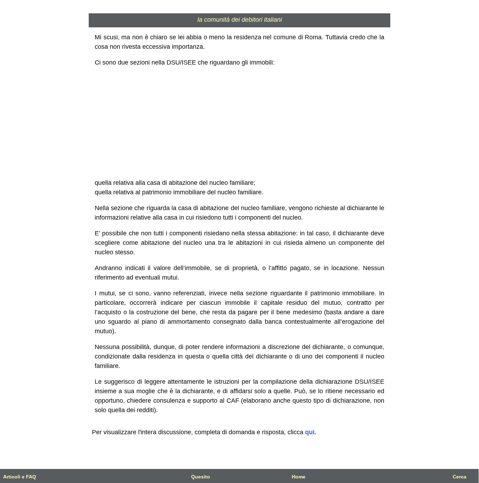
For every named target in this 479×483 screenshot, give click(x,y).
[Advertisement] (239, 123)
